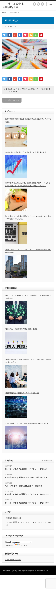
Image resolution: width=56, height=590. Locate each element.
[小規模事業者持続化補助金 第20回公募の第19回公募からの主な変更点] (16, 136)
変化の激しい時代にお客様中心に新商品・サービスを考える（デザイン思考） (28, 90)
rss (34, 4)
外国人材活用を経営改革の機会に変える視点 (21, 329)
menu (50, 4)
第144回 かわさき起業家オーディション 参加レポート (28, 503)
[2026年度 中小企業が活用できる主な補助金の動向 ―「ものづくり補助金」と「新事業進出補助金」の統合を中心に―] (16, 200)
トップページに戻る (11, 100)
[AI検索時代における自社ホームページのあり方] (16, 407)
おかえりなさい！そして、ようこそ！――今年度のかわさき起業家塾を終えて (28, 251)
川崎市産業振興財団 (13, 518)
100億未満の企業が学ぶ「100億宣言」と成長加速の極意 (25, 152)
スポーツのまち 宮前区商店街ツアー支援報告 (23, 486)
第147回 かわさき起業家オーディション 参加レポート (28, 469)
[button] (24, 54)
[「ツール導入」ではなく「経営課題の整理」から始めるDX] (16, 437)
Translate (23, 545)
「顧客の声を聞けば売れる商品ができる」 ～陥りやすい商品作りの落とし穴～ (28, 360)
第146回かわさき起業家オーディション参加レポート (26, 477)
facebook (42, 4)
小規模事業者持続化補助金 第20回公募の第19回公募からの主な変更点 (28, 120)
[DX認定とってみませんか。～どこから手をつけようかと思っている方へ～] (16, 312)
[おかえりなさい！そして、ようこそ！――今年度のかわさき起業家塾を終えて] (16, 266)
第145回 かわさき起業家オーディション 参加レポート (28, 494)
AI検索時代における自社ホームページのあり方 (22, 393)
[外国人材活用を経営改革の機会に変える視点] (16, 343)
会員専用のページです (13, 560)
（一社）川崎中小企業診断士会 (22, 570)
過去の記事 (48, 460)
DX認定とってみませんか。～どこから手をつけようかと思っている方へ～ (28, 297)
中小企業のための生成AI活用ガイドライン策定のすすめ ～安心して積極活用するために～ (28, 217)
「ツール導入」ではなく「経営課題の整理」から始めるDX (26, 423)
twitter (38, 4)
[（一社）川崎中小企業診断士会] (13, 5)
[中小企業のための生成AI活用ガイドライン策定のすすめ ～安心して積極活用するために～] (16, 233)
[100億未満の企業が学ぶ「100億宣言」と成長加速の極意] (16, 166)
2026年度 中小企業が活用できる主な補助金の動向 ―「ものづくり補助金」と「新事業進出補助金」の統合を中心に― (27, 184)
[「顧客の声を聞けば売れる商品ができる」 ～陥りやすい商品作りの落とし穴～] (16, 376)
